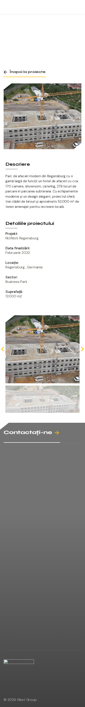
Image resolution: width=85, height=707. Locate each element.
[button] (25, 72)
